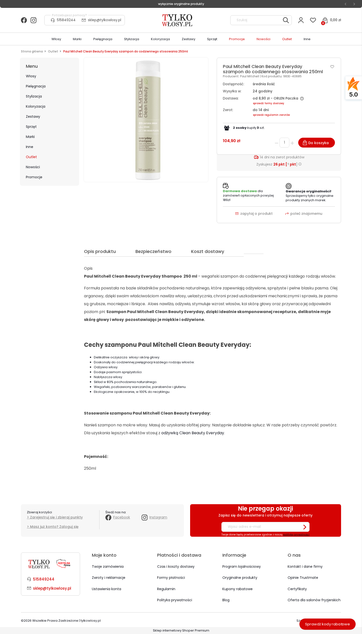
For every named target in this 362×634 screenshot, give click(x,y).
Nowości (33, 167)
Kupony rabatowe (237, 588)
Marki (30, 136)
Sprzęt (31, 126)
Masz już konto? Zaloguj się (54, 526)
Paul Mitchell (250, 76)
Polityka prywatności (174, 600)
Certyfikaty (297, 588)
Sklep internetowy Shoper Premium (181, 630)
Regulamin (166, 588)
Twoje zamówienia (108, 566)
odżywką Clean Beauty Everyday (192, 433)
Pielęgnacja (36, 86)
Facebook (121, 517)
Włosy (31, 76)
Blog (226, 600)
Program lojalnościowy (241, 566)
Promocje (34, 177)
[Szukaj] (286, 20)
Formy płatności (171, 577)
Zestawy (33, 116)
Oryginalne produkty (239, 577)
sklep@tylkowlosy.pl (104, 19)
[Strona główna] (177, 20)
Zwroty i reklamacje (108, 577)
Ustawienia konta (106, 588)
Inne (29, 146)
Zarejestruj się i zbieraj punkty (56, 517)
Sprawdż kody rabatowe (327, 624)
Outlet (31, 156)
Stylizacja (34, 96)
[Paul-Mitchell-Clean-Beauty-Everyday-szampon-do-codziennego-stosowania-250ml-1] (146, 119)
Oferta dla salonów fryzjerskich (314, 600)
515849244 (66, 19)
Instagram (158, 517)
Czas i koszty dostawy (176, 566)
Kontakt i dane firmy (305, 566)
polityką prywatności (296, 534)
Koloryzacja (35, 106)
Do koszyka (318, 142)
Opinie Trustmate (303, 577)
